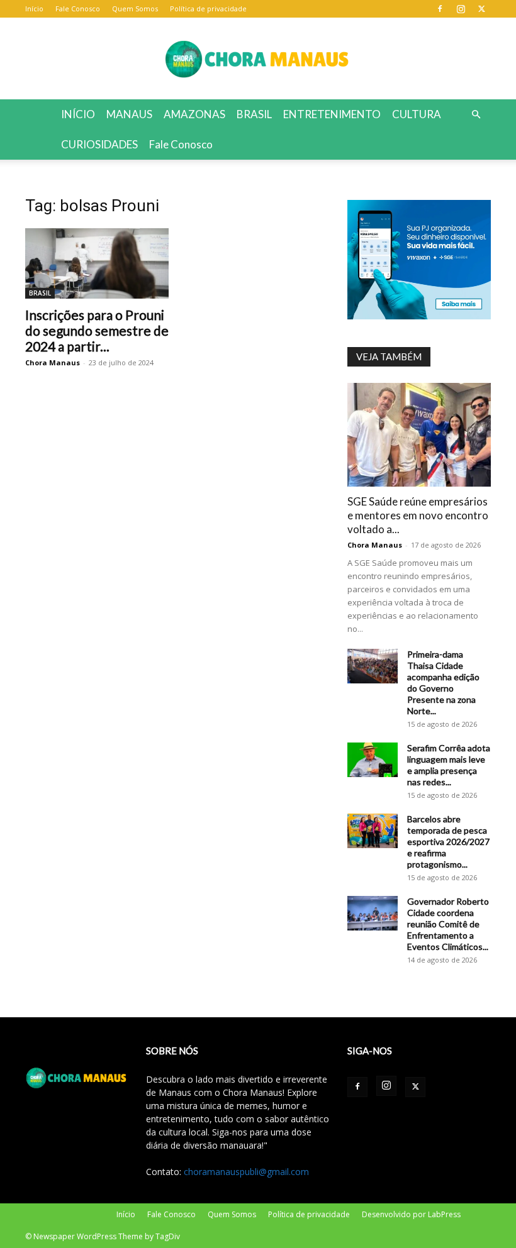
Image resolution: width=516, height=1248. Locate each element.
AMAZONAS (194, 114)
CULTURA (416, 114)
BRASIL (254, 114)
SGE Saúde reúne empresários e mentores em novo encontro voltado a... (417, 515)
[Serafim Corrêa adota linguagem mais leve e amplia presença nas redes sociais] (372, 760)
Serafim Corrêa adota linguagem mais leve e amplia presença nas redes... (448, 765)
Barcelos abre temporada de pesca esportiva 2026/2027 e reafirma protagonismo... (448, 842)
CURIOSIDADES (99, 144)
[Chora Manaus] (258, 59)
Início (34, 8)
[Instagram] (460, 9)
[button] (476, 115)
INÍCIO (78, 114)
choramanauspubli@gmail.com (246, 1172)
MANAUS (129, 114)
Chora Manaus (52, 362)
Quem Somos (135, 8)
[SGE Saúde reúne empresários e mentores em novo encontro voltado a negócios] (419, 435)
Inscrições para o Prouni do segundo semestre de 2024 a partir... (97, 330)
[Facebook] (439, 9)
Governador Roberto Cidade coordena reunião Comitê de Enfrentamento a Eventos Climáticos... (448, 924)
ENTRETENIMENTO (332, 114)
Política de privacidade (208, 8)
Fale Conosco (77, 8)
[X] (481, 9)
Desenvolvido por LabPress (411, 1214)
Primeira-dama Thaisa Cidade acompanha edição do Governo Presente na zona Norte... (443, 682)
